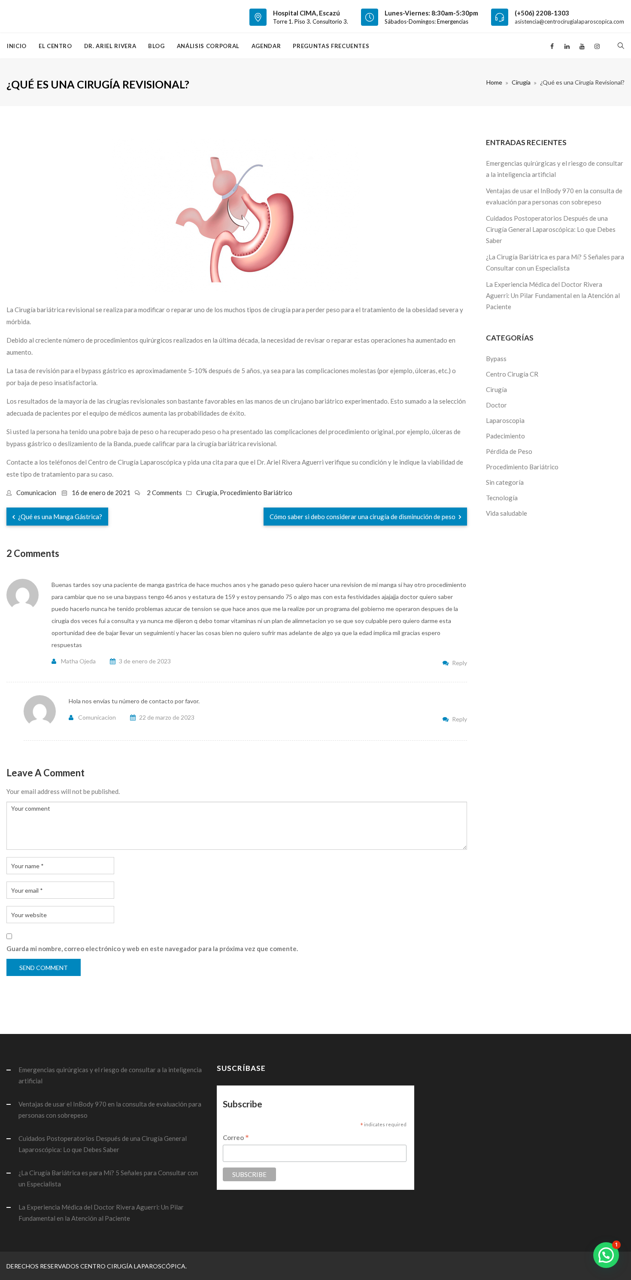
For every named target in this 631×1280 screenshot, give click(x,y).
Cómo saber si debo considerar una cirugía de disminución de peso (363, 516)
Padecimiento (505, 436)
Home (494, 82)
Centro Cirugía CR (512, 374)
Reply (459, 662)
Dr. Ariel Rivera (110, 46)
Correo (236, 1138)
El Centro (55, 46)
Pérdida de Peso (509, 451)
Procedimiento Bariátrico (256, 492)
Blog (156, 46)
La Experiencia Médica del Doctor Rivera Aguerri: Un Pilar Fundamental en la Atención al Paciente (553, 295)
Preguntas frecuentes (331, 46)
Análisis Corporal (208, 46)
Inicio (17, 46)
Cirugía (521, 82)
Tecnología (502, 498)
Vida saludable (506, 513)
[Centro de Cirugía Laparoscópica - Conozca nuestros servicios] (7, 16)
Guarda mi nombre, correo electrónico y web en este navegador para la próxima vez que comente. (152, 948)
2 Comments (164, 492)
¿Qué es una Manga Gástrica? (59, 516)
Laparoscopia (505, 420)
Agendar (266, 46)
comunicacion (36, 492)
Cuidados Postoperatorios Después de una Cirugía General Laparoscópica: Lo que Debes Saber (551, 229)
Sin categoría (505, 482)
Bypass (496, 358)
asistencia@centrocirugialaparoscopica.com (569, 21)
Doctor (496, 405)
